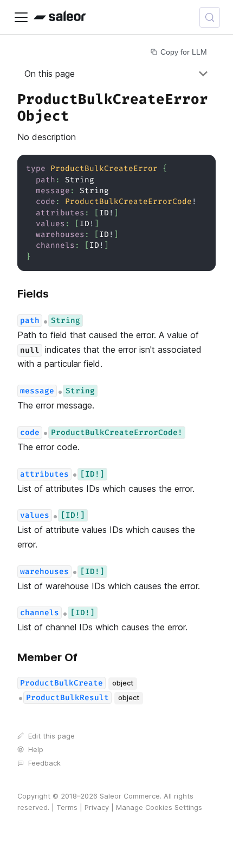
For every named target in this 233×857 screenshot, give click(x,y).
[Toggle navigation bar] (21, 17)
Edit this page (51, 736)
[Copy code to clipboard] (202, 168)
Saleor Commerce (130, 796)
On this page (49, 73)
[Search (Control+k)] (209, 17)
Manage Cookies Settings (159, 807)
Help (35, 750)
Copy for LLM (183, 52)
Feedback (44, 763)
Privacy (97, 807)
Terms (66, 807)
